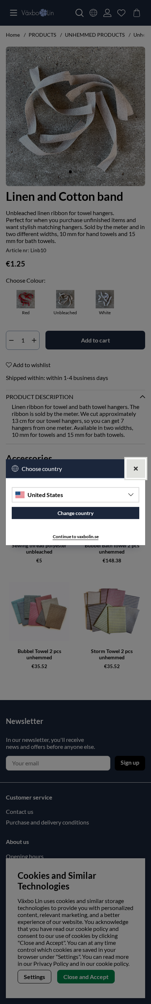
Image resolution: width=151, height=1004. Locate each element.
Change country (75, 513)
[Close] (135, 468)
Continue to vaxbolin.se (76, 536)
